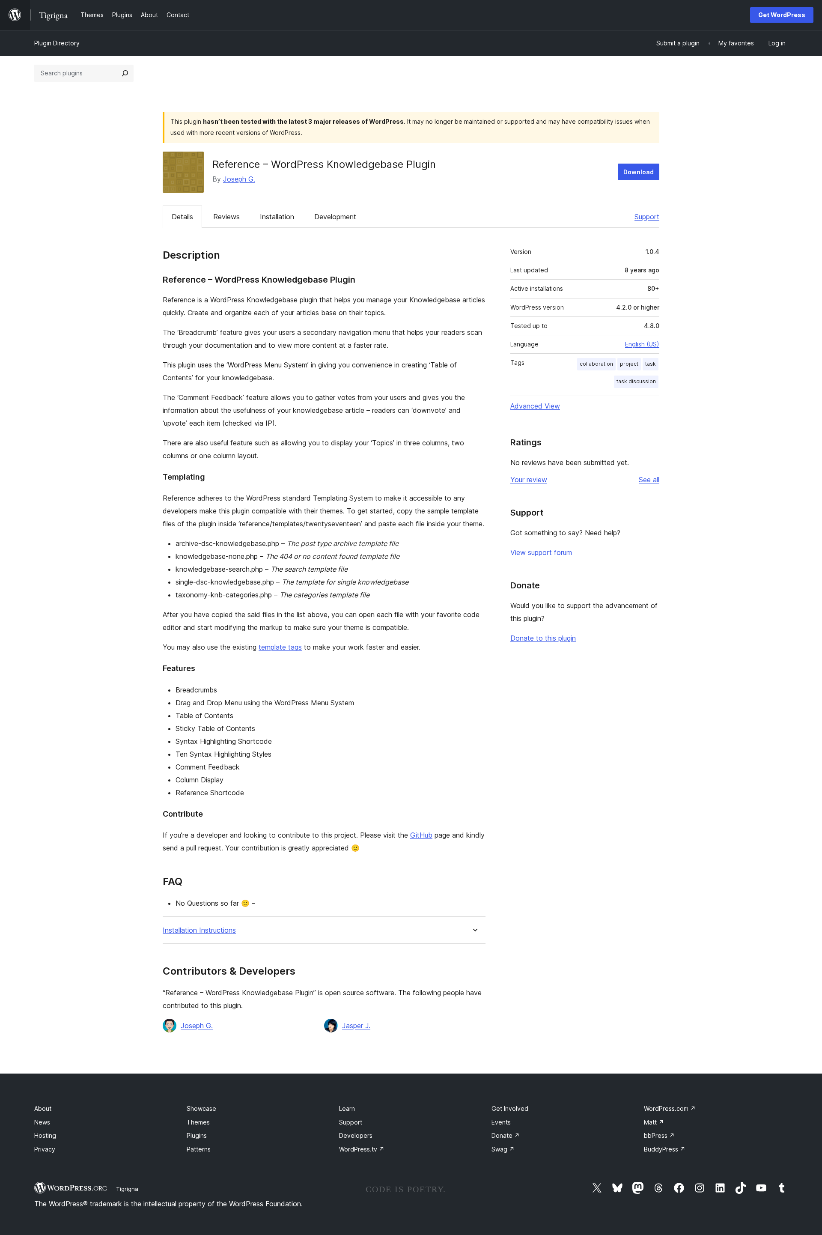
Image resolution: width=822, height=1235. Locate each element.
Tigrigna (127, 1188)
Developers (355, 1135)
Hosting (45, 1135)
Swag (503, 1149)
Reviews (226, 216)
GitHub (421, 835)
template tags (280, 647)
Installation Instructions (199, 930)
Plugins (197, 1135)
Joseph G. (239, 179)
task (650, 364)
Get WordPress (781, 14)
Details (182, 216)
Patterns (199, 1149)
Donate (505, 1135)
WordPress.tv (361, 1149)
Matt (654, 1122)
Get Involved (509, 1108)
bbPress (659, 1135)
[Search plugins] (125, 73)
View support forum (541, 552)
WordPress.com (670, 1108)
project (629, 364)
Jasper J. (356, 1025)
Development (335, 216)
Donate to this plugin (543, 638)
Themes (198, 1122)
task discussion (636, 381)
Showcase (201, 1108)
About (42, 1108)
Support (646, 216)
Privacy (44, 1149)
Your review (528, 479)
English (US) (642, 344)
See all (649, 479)
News (42, 1122)
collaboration (596, 364)
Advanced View (535, 406)
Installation (277, 216)
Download (638, 172)
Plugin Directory (57, 43)
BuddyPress (664, 1149)
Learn (347, 1108)
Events (501, 1122)
